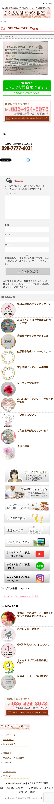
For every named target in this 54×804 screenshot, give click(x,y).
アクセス (7, 762)
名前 (7, 225)
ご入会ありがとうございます (32, 431)
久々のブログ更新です (29, 629)
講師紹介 (7, 753)
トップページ (9, 735)
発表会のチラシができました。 (34, 336)
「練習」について (26, 415)
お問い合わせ (9, 772)
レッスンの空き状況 (28, 383)
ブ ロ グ (6, 776)
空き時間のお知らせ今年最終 (32, 367)
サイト (8, 245)
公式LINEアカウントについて (33, 645)
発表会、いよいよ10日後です (32, 676)
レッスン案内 (9, 744)
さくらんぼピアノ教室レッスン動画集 (21, 597)
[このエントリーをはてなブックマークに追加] (28, 160)
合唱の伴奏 (23, 446)
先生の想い (8, 740)
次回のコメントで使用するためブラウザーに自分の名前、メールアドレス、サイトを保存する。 (27, 261)
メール (8, 235)
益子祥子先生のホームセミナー (34, 351)
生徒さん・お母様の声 (13, 758)
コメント (10, 194)
